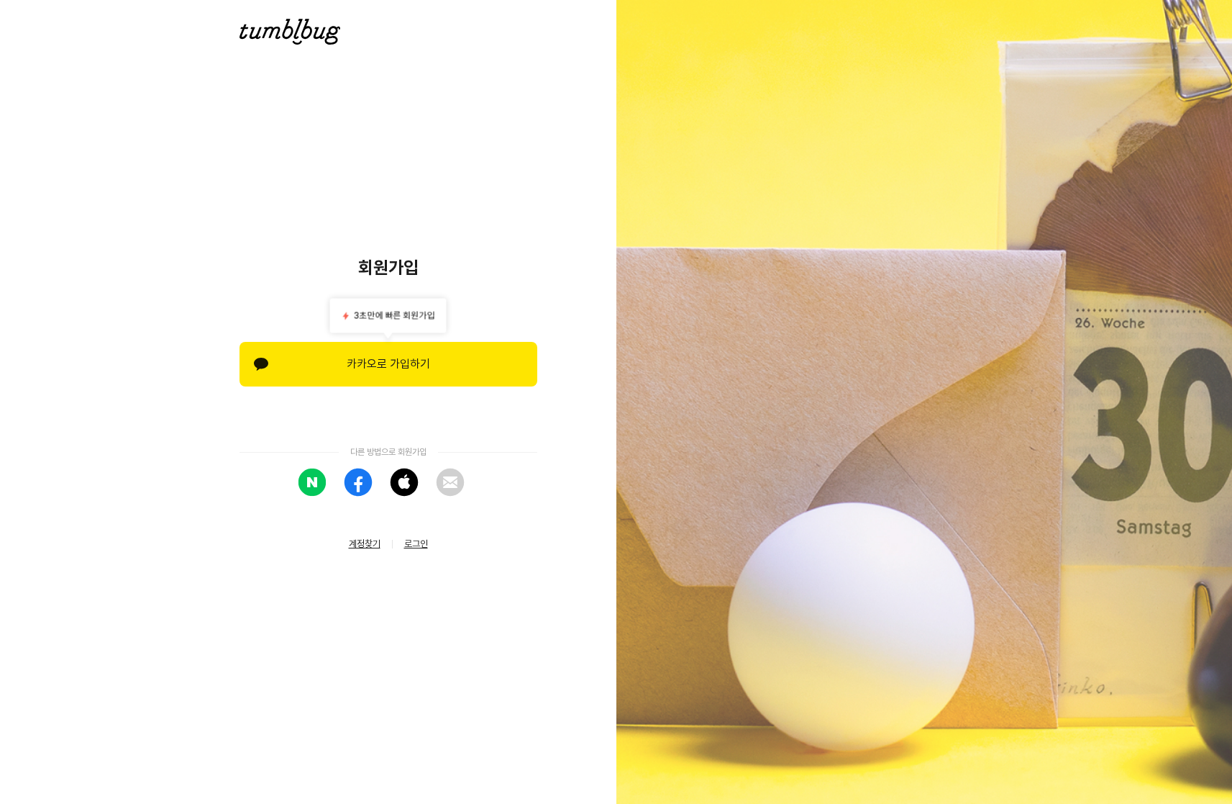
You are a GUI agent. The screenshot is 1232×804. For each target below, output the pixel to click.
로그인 (416, 543)
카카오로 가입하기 (388, 364)
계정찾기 (364, 543)
